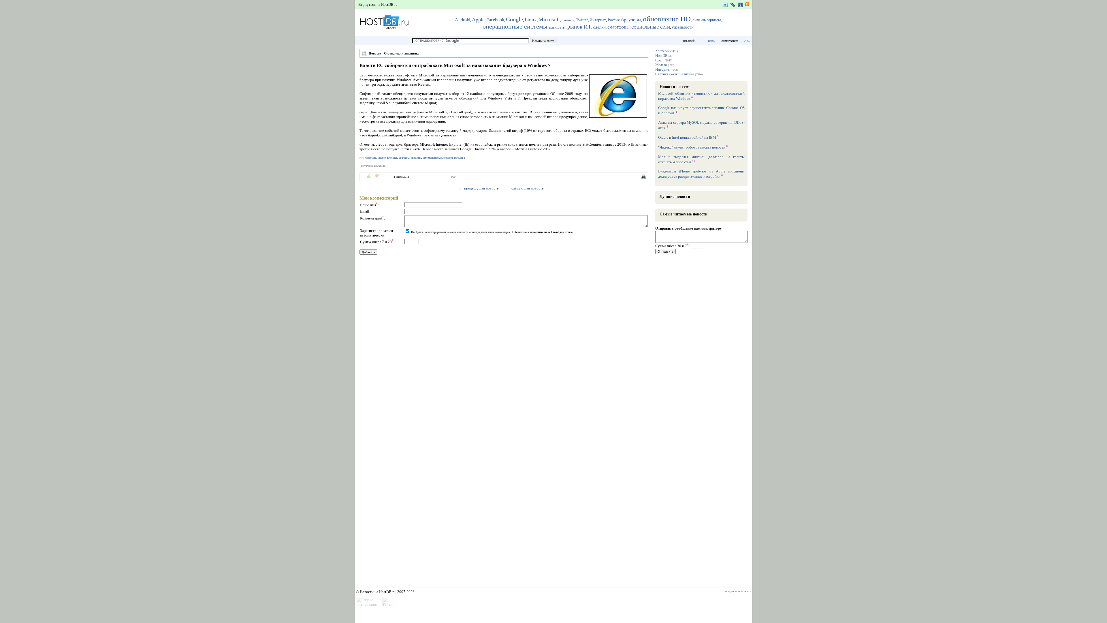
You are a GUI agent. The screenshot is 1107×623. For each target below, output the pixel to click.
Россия (614, 20)
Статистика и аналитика (401, 53)
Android (462, 19)
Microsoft (549, 19)
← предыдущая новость (479, 188)
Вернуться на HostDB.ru (378, 4)
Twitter (582, 20)
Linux (531, 19)
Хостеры (662, 51)
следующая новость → (529, 188)
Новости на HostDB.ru (378, 592)
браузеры (631, 19)
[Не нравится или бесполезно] (377, 176)
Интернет (598, 20)
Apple (478, 19)
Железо (661, 65)
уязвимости (683, 27)
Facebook (495, 19)
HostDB (661, 55)
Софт (659, 60)
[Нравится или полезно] (368, 176)
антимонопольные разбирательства (444, 157)
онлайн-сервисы (706, 20)
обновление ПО (667, 19)
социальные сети (650, 27)
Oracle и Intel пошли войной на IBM (687, 137)
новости (390, 28)
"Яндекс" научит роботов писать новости (691, 147)
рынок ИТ (579, 27)
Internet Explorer (387, 157)
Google (514, 19)
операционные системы (515, 26)
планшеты (557, 27)
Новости (375, 53)
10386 (711, 40)
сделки (599, 27)
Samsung (568, 20)
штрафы (416, 157)
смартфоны (618, 27)
